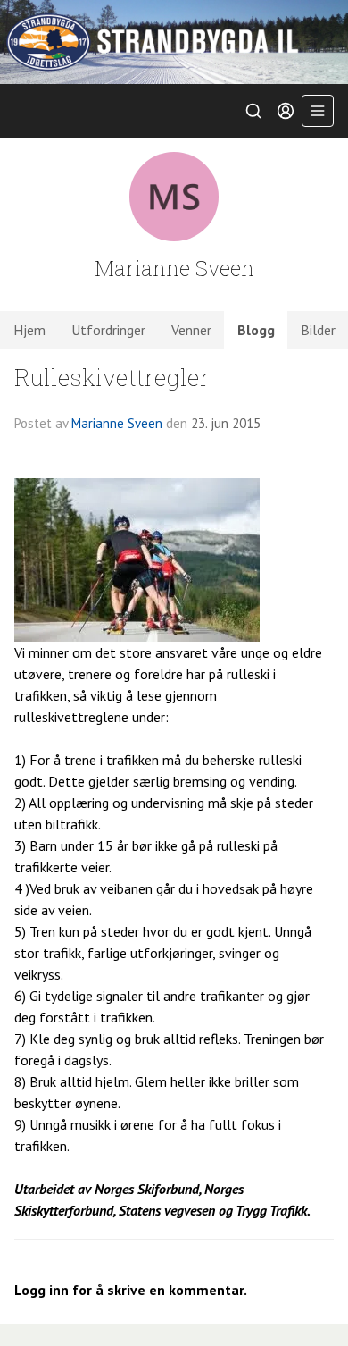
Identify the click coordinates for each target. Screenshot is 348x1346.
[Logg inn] (285, 111)
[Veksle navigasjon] (318, 111)
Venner (191, 330)
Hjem (29, 330)
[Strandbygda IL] (174, 42)
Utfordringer (108, 330)
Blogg (256, 330)
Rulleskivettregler (112, 376)
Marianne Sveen (116, 423)
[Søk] (253, 111)
